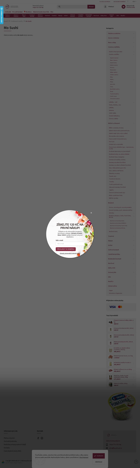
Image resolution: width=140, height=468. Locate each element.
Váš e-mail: (59, 240)
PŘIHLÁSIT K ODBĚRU (65, 249)
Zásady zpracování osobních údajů (70, 253)
